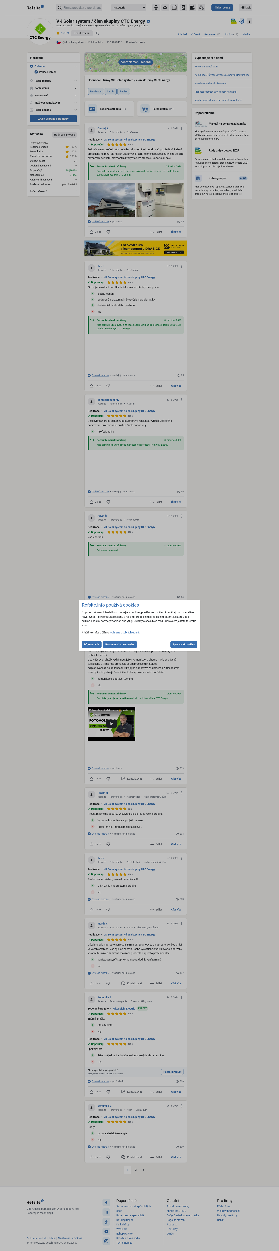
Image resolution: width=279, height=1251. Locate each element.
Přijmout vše (91, 644)
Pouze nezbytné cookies (120, 644)
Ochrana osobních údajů (124, 632)
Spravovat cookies (184, 644)
